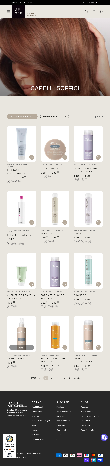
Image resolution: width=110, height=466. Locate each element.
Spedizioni (61, 416)
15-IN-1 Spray (16, 358)
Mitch (34, 425)
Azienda (84, 407)
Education (85, 425)
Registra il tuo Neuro (90, 416)
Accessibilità (61, 435)
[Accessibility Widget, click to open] (104, 437)
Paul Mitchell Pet (39, 439)
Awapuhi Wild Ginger (41, 421)
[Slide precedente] (9, 2)
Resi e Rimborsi (63, 421)
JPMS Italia (19, 453)
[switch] (9, 455)
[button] (86, 11)
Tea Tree (35, 416)
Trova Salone (87, 412)
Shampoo (47, 233)
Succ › (76, 378)
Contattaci (85, 421)
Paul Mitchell (37, 407)
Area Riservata (87, 430)
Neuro (34, 430)
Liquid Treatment (20, 235)
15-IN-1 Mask (49, 168)
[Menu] (8, 11)
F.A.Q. (59, 439)
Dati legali (60, 407)
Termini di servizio (64, 412)
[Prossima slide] (100, 2)
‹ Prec (33, 378)
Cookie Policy (62, 430)
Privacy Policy (62, 425)
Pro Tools (36, 435)
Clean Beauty (37, 412)
